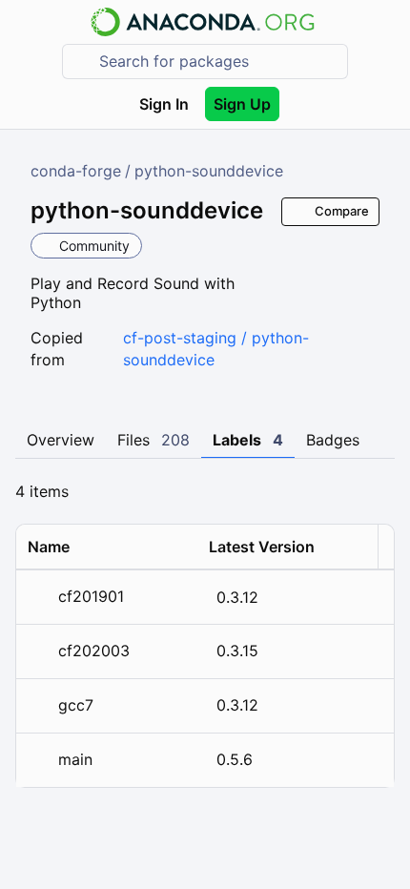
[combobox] (218, 61)
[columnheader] (106, 547)
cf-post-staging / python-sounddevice (216, 348)
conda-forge (76, 170)
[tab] (60, 441)
